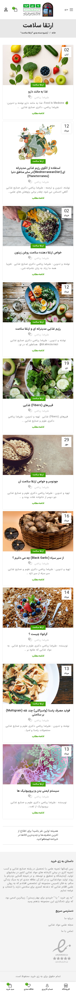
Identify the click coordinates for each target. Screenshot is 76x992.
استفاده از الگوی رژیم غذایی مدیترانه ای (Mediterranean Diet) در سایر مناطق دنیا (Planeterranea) (38, 172)
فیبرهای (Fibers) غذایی (38, 405)
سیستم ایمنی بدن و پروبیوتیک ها (38, 791)
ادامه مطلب (38, 113)
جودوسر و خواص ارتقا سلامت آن (38, 481)
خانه (54, 33)
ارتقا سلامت (38, 85)
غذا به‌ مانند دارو (38, 92)
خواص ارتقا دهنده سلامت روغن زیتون (38, 252)
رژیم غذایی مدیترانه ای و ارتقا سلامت (38, 329)
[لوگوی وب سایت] (38, 9)
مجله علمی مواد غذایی (60, 925)
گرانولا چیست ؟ (38, 634)
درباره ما (68, 918)
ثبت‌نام (46, 839)
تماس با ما (67, 931)
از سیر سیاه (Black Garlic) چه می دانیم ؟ (38, 558)
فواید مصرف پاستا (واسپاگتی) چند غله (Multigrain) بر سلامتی (38, 712)
